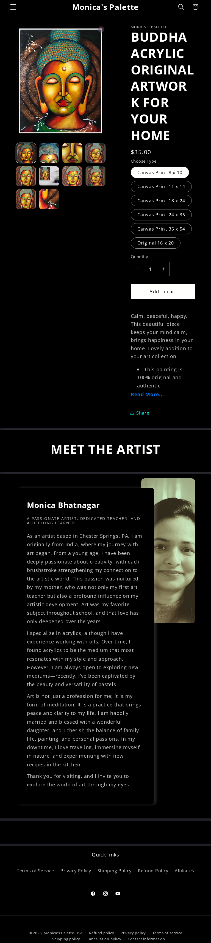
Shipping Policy (115, 871)
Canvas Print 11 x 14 (161, 186)
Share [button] (142, 413)
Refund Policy (153, 871)
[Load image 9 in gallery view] (26, 199)
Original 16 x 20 (155, 243)
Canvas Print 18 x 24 (161, 201)
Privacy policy (133, 932)
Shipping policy (66, 938)
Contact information (146, 938)
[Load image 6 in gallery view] (49, 176)
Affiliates (184, 871)
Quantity (139, 256)
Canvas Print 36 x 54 (161, 229)
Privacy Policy (75, 871)
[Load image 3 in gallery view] (72, 153)
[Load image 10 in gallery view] (49, 199)
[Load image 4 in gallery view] (95, 153)
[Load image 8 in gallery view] (95, 176)
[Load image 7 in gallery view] (72, 176)
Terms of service (167, 932)
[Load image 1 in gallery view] (26, 153)
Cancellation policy (104, 938)
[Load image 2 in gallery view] (49, 153)
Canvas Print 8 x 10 (159, 172)
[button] (13, 7)
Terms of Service (35, 871)
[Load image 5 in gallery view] (26, 176)
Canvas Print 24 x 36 (161, 215)
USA (79, 932)
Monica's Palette (59, 932)
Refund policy (101, 932)
